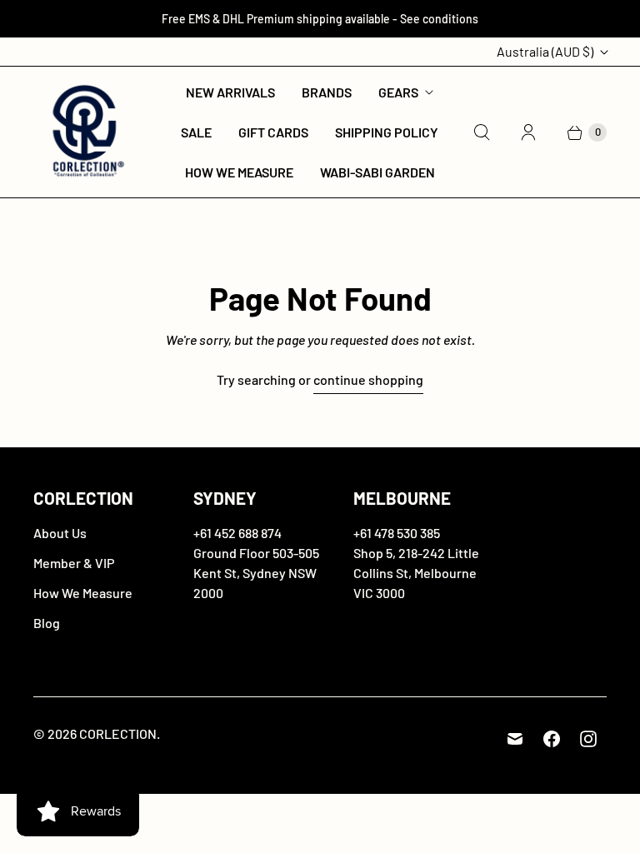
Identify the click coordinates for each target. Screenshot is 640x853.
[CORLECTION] (85, 132)
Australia (545, 51)
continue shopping (368, 379)
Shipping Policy (386, 132)
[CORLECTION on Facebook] (551, 739)
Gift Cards (273, 132)
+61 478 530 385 (396, 533)
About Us (60, 533)
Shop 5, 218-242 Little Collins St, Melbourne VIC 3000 (416, 573)
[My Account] (528, 132)
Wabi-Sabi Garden (377, 172)
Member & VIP (73, 563)
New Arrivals (230, 92)
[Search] (481, 132)
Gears (398, 92)
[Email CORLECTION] (515, 739)
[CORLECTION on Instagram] (588, 739)
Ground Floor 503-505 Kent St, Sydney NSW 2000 (256, 573)
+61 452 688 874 (237, 533)
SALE (196, 132)
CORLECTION (118, 733)
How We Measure (239, 172)
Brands (327, 92)
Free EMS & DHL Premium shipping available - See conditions (320, 19)
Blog (46, 623)
